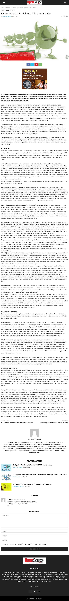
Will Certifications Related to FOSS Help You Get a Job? (17, 422)
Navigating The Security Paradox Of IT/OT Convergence (32, 465)
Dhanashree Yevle (17, 486)
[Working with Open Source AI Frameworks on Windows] (6, 487)
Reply (8, 505)
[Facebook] (28, 64)
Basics (7, 10)
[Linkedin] (34, 591)
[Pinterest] (36, 64)
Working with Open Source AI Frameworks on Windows (32, 484)
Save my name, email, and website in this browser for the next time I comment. (24, 544)
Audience (8, 7)
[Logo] (34, 564)
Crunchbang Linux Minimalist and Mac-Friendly (54, 422)
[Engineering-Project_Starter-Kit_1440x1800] (34, 91)
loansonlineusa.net (9, 444)
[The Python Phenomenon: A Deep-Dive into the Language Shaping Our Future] (6, 477)
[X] (32, 64)
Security (12, 10)
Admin (13, 7)
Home (2, 7)
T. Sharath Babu (17, 467)
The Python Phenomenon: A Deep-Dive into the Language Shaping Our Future (40, 474)
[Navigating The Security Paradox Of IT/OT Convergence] (6, 468)
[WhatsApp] (40, 64)
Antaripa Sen (16, 476)
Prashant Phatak (7, 16)
